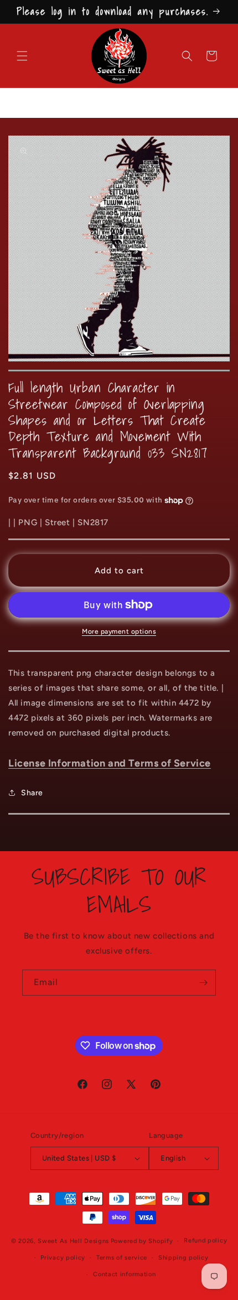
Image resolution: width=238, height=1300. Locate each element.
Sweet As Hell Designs (73, 1241)
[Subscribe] (203, 983)
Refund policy (205, 1240)
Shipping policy (183, 1257)
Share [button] (32, 792)
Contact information (124, 1274)
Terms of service (121, 1257)
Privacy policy (62, 1257)
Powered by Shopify (142, 1241)
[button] (22, 56)
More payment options (119, 631)
